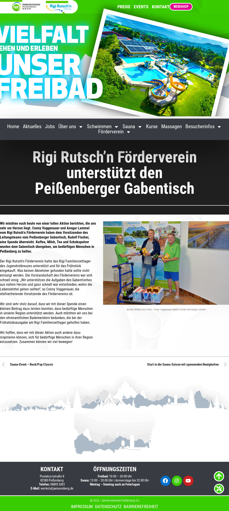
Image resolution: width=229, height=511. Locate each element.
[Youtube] (188, 481)
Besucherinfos (199, 126)
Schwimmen (99, 126)
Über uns (67, 126)
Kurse (152, 126)
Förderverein (111, 131)
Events (141, 6)
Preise (123, 6)
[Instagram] (177, 481)
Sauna (129, 126)
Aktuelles (32, 126)
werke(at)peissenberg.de (57, 488)
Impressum (82, 506)
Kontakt (161, 6)
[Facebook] (165, 481)
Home (13, 126)
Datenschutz (108, 506)
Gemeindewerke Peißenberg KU (120, 500)
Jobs (50, 126)
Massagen (171, 126)
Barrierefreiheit (141, 506)
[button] (219, 501)
